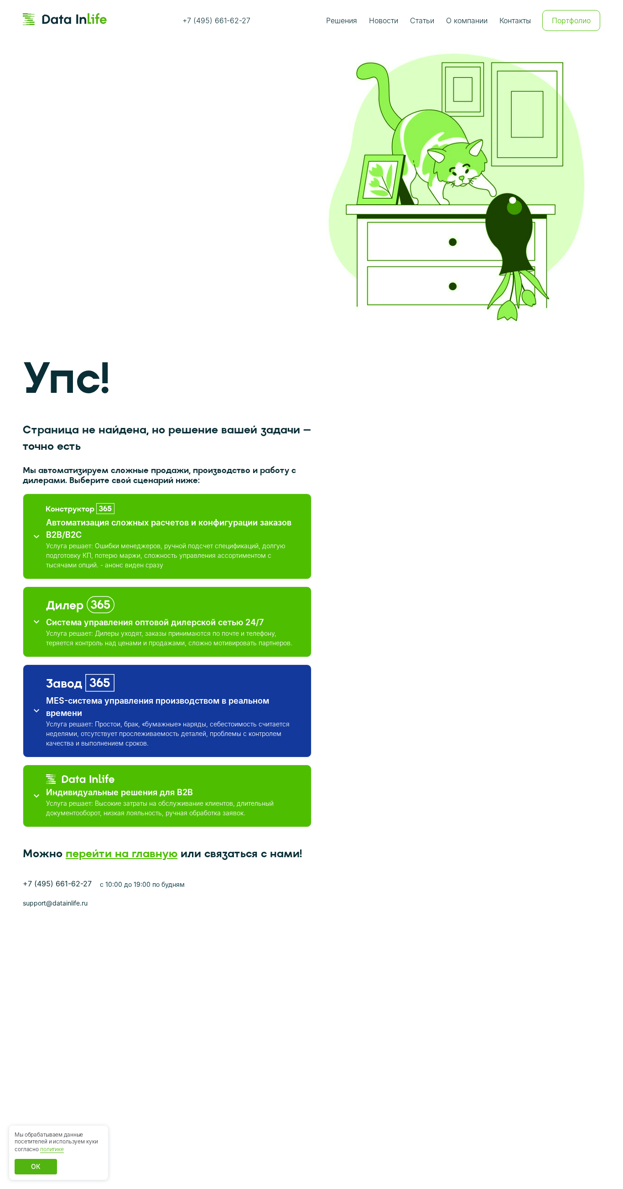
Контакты (515, 20)
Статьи (422, 20)
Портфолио (571, 20)
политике (52, 1149)
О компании (467, 20)
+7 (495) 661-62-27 (216, 20)
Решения (341, 20)
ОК (36, 1166)
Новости (383, 20)
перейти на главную (121, 853)
